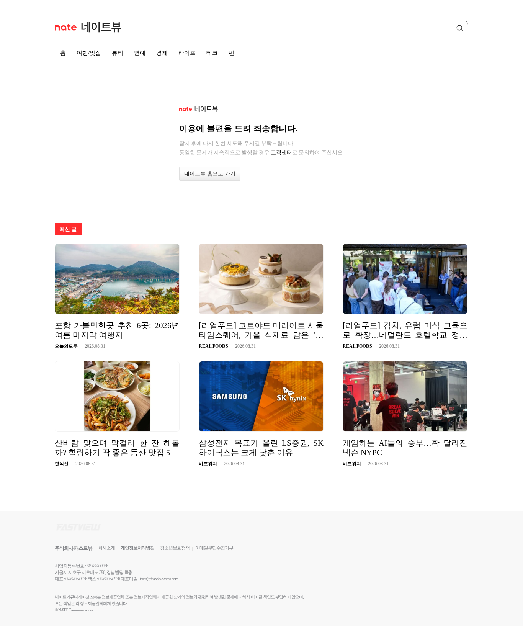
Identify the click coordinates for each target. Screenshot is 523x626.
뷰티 (117, 53)
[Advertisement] (499, 205)
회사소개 (106, 548)
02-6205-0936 (76, 579)
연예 (139, 53)
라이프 (187, 53)
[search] (460, 27)
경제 (162, 53)
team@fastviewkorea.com (159, 579)
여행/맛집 (89, 53)
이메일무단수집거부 (214, 548)
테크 (212, 53)
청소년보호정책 (175, 548)
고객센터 (281, 152)
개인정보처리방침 (137, 548)
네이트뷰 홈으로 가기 (209, 174)
